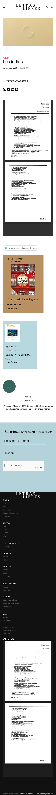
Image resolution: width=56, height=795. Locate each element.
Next (40, 284)
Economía (6, 510)
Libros (5, 529)
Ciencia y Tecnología (10, 513)
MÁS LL (6, 614)
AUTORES (38, 418)
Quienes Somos (8, 627)
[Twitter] (8, 89)
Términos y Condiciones (27, 794)
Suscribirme (7, 621)
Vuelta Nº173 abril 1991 (18, 354)
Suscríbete (11, 308)
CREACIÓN (7, 553)
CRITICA (6, 523)
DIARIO (6, 500)
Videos (5, 587)
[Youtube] (12, 639)
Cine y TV (6, 526)
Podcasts (6, 590)
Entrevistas (7, 547)
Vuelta (6, 58)
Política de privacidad (45, 794)
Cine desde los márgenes (23, 299)
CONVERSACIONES (11, 544)
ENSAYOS (7, 566)
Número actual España (11, 603)
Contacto (6, 634)
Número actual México (11, 600)
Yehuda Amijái (28, 401)
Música (5, 533)
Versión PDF (11, 362)
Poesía (5, 556)
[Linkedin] (12, 89)
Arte (4, 536)
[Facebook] (4, 89)
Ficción (5, 560)
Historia (6, 569)
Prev (6, 284)
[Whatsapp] (16, 89)
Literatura (6, 516)
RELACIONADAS (13, 418)
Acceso (5, 617)
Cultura (5, 503)
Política (5, 506)
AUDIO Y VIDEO (9, 584)
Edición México (13, 304)
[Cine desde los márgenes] (23, 281)
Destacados (7, 606)
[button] (5, 7)
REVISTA (6, 597)
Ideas (5, 573)
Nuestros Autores (9, 630)
